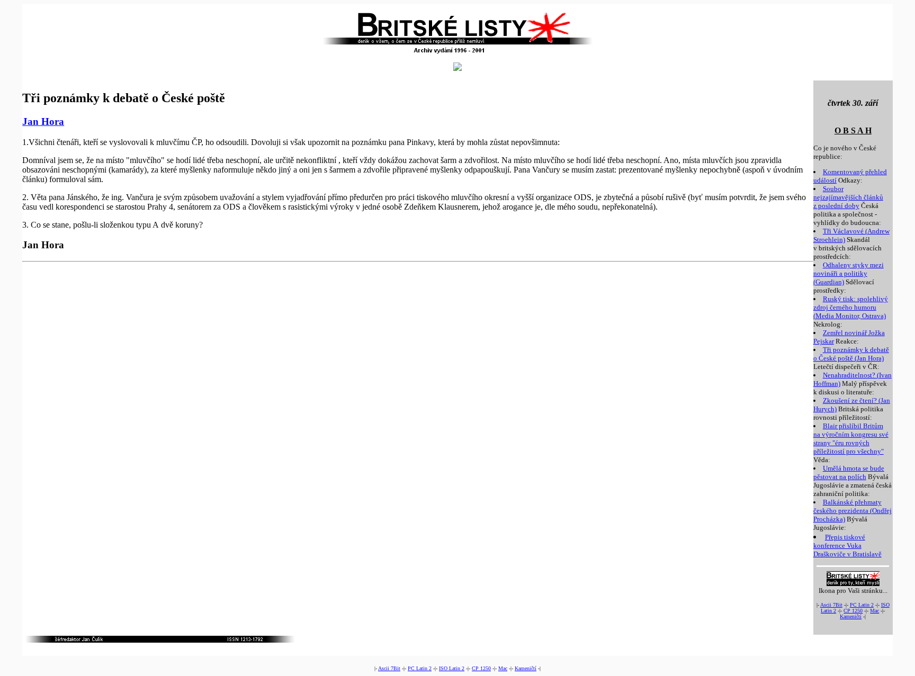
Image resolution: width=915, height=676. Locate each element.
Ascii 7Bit (831, 605)
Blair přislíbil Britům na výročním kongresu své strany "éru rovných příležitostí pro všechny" (851, 438)
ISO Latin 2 (451, 668)
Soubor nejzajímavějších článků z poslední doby (848, 197)
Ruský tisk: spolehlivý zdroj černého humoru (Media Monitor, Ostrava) (850, 307)
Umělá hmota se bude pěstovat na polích (848, 472)
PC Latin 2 (862, 605)
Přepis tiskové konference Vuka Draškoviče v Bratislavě (847, 545)
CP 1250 (853, 611)
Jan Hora (43, 121)
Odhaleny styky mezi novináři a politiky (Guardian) (848, 273)
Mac (874, 611)
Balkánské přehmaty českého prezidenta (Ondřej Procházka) (852, 510)
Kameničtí (851, 616)
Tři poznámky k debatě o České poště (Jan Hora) (851, 354)
